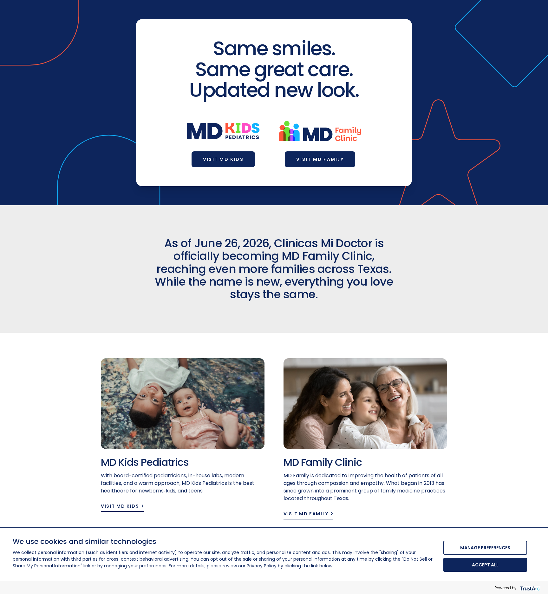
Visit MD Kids (223, 159)
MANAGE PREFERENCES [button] (485, 547)
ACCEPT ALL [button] (485, 565)
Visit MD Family (320, 159)
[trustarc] (529, 588)
